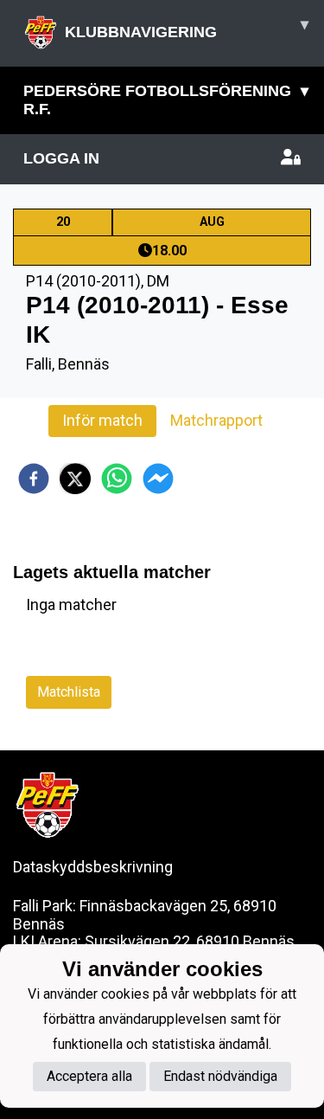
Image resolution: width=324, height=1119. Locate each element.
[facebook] (33, 478)
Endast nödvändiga (220, 1076)
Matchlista (68, 692)
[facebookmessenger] (158, 478)
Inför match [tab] (102, 420)
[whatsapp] (116, 478)
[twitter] (75, 478)
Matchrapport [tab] (216, 420)
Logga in (61, 158)
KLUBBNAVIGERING (186, 28)
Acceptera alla (89, 1076)
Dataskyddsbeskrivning (93, 867)
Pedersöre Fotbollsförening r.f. (165, 100)
